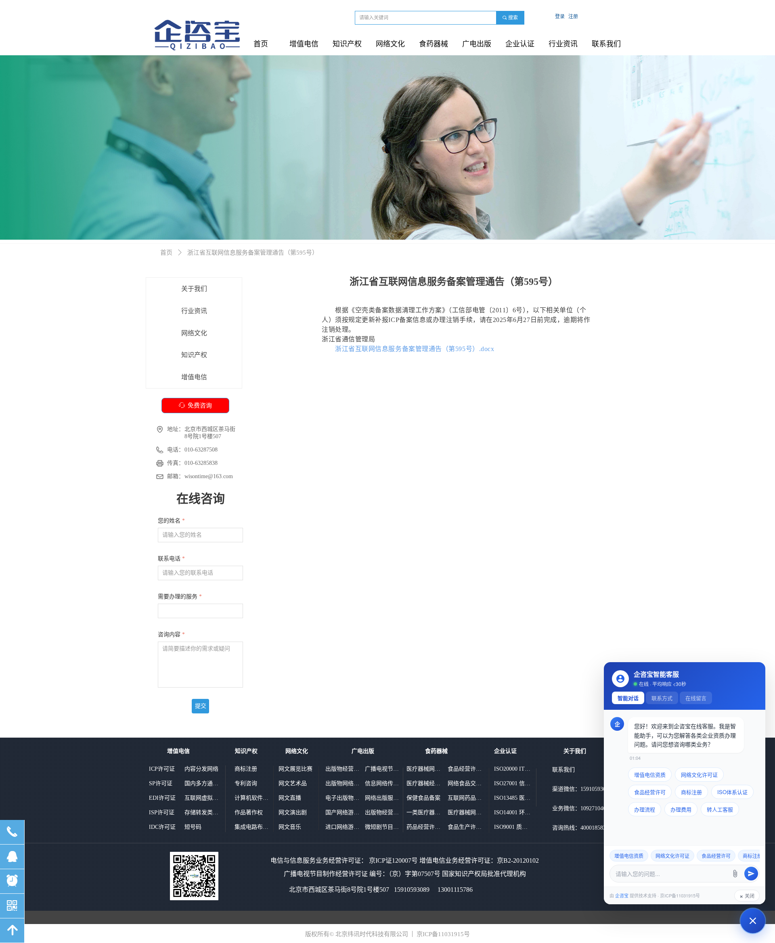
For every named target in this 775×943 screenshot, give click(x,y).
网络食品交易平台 (466, 783)
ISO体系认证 (732, 792)
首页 (166, 252)
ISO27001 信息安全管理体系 (512, 783)
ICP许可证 (162, 769)
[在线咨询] (752, 920)
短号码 (192, 827)
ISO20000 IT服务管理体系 (512, 769)
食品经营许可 (650, 792)
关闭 (746, 895)
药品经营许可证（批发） (424, 827)
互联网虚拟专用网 (202, 798)
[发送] (751, 873)
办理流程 (644, 809)
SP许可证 (160, 783)
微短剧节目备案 (383, 827)
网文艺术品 (293, 783)
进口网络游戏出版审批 (343, 827)
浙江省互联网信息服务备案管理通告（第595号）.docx (414, 348)
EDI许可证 (162, 798)
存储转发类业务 (202, 812)
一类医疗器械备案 (424, 812)
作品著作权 (249, 812)
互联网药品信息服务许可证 (466, 798)
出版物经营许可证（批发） (383, 812)
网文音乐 (290, 827)
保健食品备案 (423, 798)
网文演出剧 (293, 812)
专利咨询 (246, 783)
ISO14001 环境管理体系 (512, 812)
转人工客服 (720, 809)
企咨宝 (621, 895)
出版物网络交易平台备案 (343, 783)
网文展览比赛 (295, 769)
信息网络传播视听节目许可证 (383, 783)
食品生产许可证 (466, 827)
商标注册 (246, 769)
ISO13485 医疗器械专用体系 (512, 798)
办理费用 (680, 809)
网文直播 (290, 798)
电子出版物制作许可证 (343, 798)
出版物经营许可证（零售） (343, 769)
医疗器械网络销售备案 (424, 769)
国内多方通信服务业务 (202, 783)
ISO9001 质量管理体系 (512, 827)
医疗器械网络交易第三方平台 (466, 812)
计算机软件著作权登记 (253, 798)
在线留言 (695, 698)
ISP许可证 (161, 812)
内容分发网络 (201, 769)
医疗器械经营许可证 (424, 783)
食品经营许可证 (466, 769)
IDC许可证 (162, 827)
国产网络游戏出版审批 (343, 812)
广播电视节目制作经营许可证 (383, 769)
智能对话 (628, 698)
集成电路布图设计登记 (253, 827)
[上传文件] (735, 873)
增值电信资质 (650, 774)
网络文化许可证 (699, 774)
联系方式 (661, 698)
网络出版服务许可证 (383, 798)
